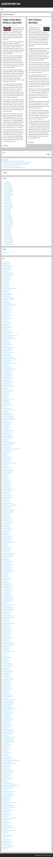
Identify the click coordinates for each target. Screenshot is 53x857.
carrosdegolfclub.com (7, 361)
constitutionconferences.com (9, 651)
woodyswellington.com (7, 774)
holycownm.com (6, 621)
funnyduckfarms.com (7, 814)
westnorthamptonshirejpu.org (9, 338)
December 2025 (7, 189)
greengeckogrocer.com (7, 433)
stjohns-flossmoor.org (7, 612)
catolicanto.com (6, 456)
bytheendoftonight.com (7, 481)
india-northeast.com (7, 372)
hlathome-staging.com (7, 434)
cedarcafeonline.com (7, 276)
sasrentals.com (6, 428)
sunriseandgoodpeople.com (8, 607)
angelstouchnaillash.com (8, 422)
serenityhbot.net (6, 693)
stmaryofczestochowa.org (8, 561)
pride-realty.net (6, 808)
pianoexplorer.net (6, 765)
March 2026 (6, 185)
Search (4, 152)
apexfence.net (6, 849)
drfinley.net (5, 821)
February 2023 (7, 236)
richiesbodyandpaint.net (8, 266)
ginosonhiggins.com (7, 593)
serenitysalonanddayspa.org (8, 274)
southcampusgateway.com (8, 332)
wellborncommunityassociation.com (10, 335)
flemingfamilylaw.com (7, 822)
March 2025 (6, 200)
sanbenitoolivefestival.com (8, 489)
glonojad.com (5, 545)
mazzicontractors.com (7, 769)
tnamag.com (5, 662)
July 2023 (6, 228)
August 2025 (6, 196)
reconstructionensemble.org (8, 617)
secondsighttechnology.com (8, 430)
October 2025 (7, 192)
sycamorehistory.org (7, 757)
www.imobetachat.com (7, 684)
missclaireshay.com (7, 262)
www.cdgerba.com (6, 782)
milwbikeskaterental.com (8, 598)
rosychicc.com (5, 478)
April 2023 (6, 233)
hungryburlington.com (7, 568)
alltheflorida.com (6, 800)
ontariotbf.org (5, 301)
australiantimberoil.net (7, 355)
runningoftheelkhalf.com (8, 704)
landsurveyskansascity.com (8, 718)
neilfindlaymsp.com (7, 632)
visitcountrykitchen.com (8, 589)
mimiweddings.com (7, 841)
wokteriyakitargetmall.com (8, 436)
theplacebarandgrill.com (8, 637)
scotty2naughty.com (7, 550)
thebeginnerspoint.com (7, 495)
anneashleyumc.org (7, 716)
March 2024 (6, 216)
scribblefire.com (6, 464)
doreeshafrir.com (6, 551)
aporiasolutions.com (7, 666)
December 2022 (7, 239)
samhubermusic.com (7, 847)
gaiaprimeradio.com (11, 3)
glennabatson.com (6, 515)
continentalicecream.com (8, 522)
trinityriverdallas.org (7, 459)
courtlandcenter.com (7, 631)
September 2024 (7, 206)
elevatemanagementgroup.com (9, 818)
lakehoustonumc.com (7, 688)
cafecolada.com (6, 492)
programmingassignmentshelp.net (10, 288)
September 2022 (7, 244)
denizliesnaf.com (6, 649)
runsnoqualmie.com (7, 723)
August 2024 (6, 208)
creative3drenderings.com (8, 677)
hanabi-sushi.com (6, 747)
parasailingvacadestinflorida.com (9, 807)
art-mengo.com (6, 576)
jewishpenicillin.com (7, 445)
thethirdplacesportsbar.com (8, 771)
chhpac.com (5, 833)
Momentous (49, 855)
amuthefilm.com (6, 531)
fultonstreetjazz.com (7, 341)
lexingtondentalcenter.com (8, 438)
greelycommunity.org (7, 540)
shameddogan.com (7, 674)
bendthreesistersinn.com (8, 610)
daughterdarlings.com (7, 269)
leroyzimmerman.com (7, 819)
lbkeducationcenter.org (7, 458)
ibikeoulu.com (5, 557)
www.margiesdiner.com (7, 726)
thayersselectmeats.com (8, 665)
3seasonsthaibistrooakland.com (9, 463)
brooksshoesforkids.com (7, 663)
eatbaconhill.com (6, 287)
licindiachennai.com (7, 268)
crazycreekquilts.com (7, 523)
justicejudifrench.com (7, 562)
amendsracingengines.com (8, 712)
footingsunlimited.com (7, 721)
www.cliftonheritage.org (7, 733)
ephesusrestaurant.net (7, 772)
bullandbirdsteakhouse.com (8, 730)
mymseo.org (5, 832)
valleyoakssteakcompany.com (9, 645)
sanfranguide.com (6, 498)
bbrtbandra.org (6, 313)
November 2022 (7, 241)
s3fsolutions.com (6, 366)
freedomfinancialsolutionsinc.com (10, 709)
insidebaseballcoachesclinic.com (9, 802)
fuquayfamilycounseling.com (9, 827)
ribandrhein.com (6, 453)
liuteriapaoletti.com (7, 606)
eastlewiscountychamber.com (9, 509)
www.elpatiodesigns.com (8, 777)
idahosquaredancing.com (8, 391)
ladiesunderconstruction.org (8, 352)
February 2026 (7, 186)
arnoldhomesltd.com (7, 377)
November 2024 (7, 205)
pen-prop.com (6, 698)
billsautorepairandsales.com (8, 791)
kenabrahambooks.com (7, 528)
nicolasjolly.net (6, 534)
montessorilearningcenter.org (9, 794)
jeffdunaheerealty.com (7, 705)
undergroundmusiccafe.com (8, 846)
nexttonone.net (6, 691)
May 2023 (6, 231)
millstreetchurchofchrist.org (8, 805)
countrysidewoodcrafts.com (8, 297)
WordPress (42, 855)
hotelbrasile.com (6, 339)
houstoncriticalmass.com (8, 503)
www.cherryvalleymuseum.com (9, 347)
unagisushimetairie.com (8, 308)
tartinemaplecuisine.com (8, 572)
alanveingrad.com (6, 592)
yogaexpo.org (5, 466)
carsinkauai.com (6, 804)
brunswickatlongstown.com (8, 570)
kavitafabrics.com (6, 618)
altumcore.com (6, 659)
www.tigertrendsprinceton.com (9, 699)
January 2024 (7, 219)
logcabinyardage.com (7, 680)
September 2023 (7, 225)
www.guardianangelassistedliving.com (10, 785)
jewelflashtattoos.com (7, 310)
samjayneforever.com (7, 797)
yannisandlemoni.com (7, 403)
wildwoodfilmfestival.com (8, 336)
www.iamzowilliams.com (8, 761)
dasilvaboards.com (6, 514)
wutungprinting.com (7, 595)
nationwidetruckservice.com (8, 623)
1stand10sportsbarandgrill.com (9, 419)
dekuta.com (5, 751)
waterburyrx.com (6, 638)
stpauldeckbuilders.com (7, 719)
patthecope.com (6, 652)
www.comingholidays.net (8, 497)
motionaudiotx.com (7, 836)
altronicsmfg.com (6, 285)
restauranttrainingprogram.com (9, 442)
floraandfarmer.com (7, 364)
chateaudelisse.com (7, 333)
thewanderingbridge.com (8, 564)
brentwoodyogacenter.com (8, 738)
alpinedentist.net (6, 325)
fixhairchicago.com (6, 648)
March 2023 (6, 234)
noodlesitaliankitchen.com (8, 305)
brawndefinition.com (7, 520)
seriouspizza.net (6, 656)
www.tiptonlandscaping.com (8, 740)
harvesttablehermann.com (8, 360)
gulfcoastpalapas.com (7, 670)
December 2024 (7, 203)
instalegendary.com (7, 302)
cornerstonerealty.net (7, 758)
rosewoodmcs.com (6, 755)
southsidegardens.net (7, 766)
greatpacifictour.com (7, 626)
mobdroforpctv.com (7, 486)
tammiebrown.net (6, 579)
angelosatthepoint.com (7, 642)
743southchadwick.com (7, 371)
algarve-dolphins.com (7, 590)
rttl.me (4, 838)
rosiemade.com (6, 411)
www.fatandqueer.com (7, 715)
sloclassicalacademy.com (8, 512)
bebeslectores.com (6, 354)
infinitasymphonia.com (7, 536)
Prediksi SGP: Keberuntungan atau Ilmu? (11, 165)
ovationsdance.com (7, 452)
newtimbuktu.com (6, 283)
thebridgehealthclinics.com (8, 671)
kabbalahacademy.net (7, 424)
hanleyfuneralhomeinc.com (8, 416)
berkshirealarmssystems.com (8, 399)
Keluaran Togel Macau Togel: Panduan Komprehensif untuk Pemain (17, 162)
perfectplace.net (6, 461)
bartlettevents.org (6, 343)
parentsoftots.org (6, 676)
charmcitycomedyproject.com (9, 553)
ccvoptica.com (6, 743)
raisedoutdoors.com (7, 383)
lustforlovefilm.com (6, 533)
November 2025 (7, 191)
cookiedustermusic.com (7, 615)
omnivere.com (6, 280)
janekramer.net (6, 573)
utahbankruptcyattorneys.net (9, 386)
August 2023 (6, 227)
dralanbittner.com (6, 402)
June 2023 (6, 230)
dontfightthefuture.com (7, 375)
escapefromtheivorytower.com (9, 369)
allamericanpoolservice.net (8, 444)
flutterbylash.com (6, 811)
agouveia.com (5, 828)
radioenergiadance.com (8, 327)
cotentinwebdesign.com (8, 349)
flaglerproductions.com (7, 519)
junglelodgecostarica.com (8, 586)
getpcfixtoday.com (6, 311)
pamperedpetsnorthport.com (9, 410)
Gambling (6, 145)
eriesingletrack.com (7, 408)
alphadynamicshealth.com (8, 810)
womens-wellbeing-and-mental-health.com (12, 448)
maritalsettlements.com (7, 596)
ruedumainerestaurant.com (8, 542)
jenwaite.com (5, 816)
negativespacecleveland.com (9, 604)
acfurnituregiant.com (7, 277)
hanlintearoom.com (7, 813)
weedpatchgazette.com (7, 405)
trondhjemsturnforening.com (9, 786)
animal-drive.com (6, 660)
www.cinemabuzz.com (7, 752)
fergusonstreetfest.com (7, 796)
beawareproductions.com (8, 554)
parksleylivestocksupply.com (8, 470)
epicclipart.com (6, 316)
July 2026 (6, 182)
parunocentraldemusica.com (9, 783)
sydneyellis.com (6, 439)
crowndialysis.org (6, 441)
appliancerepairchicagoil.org (9, 299)
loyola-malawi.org (6, 477)
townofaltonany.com (7, 601)
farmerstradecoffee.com (8, 679)
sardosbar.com (6, 396)
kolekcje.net (5, 455)
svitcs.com (5, 654)
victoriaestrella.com (7, 628)
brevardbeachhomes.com (8, 368)
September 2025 (7, 194)
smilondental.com (6, 425)
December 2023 (7, 220)
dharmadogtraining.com (8, 835)
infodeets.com (6, 271)
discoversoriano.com (7, 494)
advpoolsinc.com (6, 640)
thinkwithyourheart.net (7, 385)
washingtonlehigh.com (7, 744)
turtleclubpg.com (6, 624)
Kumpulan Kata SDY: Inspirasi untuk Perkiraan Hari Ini (14, 167)
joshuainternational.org (7, 695)
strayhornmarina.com (7, 517)
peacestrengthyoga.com (8, 707)
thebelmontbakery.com (7, 294)
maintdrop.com (6, 319)
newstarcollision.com (7, 427)
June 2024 (6, 211)
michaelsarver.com (6, 431)
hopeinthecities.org (7, 483)
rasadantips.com (6, 282)
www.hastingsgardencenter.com (9, 763)
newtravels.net (6, 291)
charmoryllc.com (6, 500)
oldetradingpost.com (7, 350)
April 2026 (6, 183)
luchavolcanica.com (7, 620)
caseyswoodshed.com (7, 646)
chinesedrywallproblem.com (8, 609)
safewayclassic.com (7, 296)
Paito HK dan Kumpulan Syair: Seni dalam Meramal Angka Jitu (16, 164)
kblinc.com (5, 406)
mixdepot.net (5, 754)
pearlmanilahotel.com (7, 318)
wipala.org (5, 475)
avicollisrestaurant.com (7, 634)
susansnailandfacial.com (8, 696)
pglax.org (4, 603)
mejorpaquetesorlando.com (8, 417)
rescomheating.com (7, 839)
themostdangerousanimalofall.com (10, 505)
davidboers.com (6, 682)
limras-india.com (6, 263)
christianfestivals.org (7, 587)
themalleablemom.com (7, 565)
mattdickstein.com (6, 685)
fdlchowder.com (6, 727)
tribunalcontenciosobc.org (8, 511)
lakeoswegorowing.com (7, 825)
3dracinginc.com (6, 501)
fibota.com (5, 780)
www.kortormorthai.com (7, 713)
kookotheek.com (6, 329)
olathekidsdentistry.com (7, 414)
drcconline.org (6, 635)
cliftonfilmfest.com (6, 380)
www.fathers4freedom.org (8, 701)
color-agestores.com (7, 473)
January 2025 (7, 202)
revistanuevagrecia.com (8, 547)
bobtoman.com (6, 321)
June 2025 (6, 199)
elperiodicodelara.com (7, 265)
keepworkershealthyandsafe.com (9, 304)
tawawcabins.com (6, 392)
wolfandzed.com (6, 749)
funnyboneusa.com (7, 614)
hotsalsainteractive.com (7, 273)
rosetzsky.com (5, 543)
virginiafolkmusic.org (7, 450)
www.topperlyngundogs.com (8, 702)
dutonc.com (5, 581)
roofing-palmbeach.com (8, 374)
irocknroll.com (5, 388)
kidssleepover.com (6, 290)
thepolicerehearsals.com (8, 506)
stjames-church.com (7, 548)
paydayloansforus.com (7, 293)
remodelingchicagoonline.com (9, 737)
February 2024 (7, 217)
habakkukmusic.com (7, 690)
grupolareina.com (6, 346)
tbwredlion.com (6, 789)
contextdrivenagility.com (8, 556)
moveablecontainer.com (8, 344)
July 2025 (6, 197)
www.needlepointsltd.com (8, 729)
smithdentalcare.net (7, 844)
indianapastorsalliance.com (8, 643)
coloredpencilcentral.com (8, 378)
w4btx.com (5, 420)
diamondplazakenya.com (8, 788)
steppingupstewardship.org (8, 741)
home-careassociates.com (8, 467)
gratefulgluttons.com (7, 484)
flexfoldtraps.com (6, 710)
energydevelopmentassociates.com (10, 363)
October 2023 (7, 224)
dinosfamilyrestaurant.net (8, 357)
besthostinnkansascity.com (8, 842)
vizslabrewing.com (6, 400)
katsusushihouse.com (7, 539)
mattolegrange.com (7, 584)
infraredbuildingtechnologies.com (10, 358)
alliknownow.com (6, 508)
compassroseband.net (7, 657)
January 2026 (7, 188)
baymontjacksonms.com (8, 600)
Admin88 (15, 25)
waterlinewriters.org (7, 673)
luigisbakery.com (6, 746)
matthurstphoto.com (7, 799)
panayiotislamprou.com (7, 330)
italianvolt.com (6, 397)
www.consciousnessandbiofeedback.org (11, 760)
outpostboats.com (6, 480)
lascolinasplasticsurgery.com (8, 732)
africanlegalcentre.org (7, 537)
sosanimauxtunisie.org (7, 322)
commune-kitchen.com (7, 529)
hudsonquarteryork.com (7, 779)
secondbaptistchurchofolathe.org (9, 830)
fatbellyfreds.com (6, 775)
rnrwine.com (5, 824)
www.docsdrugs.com (7, 724)
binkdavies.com (6, 525)
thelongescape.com (7, 582)
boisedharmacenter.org (7, 472)
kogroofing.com (6, 324)
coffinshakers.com (6, 559)
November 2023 (7, 222)
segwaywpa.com (6, 668)
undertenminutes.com (7, 279)
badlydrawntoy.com (7, 687)
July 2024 (6, 210)
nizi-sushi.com (6, 575)
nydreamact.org (6, 307)
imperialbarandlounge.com (8, 382)
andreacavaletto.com (7, 469)
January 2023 (7, 238)
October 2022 (7, 242)
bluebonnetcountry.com (8, 315)
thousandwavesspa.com (7, 629)
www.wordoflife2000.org (8, 389)
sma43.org (5, 735)
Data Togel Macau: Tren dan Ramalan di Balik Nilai (13, 161)
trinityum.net (5, 768)
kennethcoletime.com (7, 567)
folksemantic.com (6, 394)
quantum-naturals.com (7, 793)
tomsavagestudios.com (7, 447)
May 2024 (6, 213)
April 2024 (6, 214)
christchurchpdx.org (7, 526)
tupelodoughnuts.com (7, 413)
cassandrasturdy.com (7, 487)
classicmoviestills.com (7, 491)
